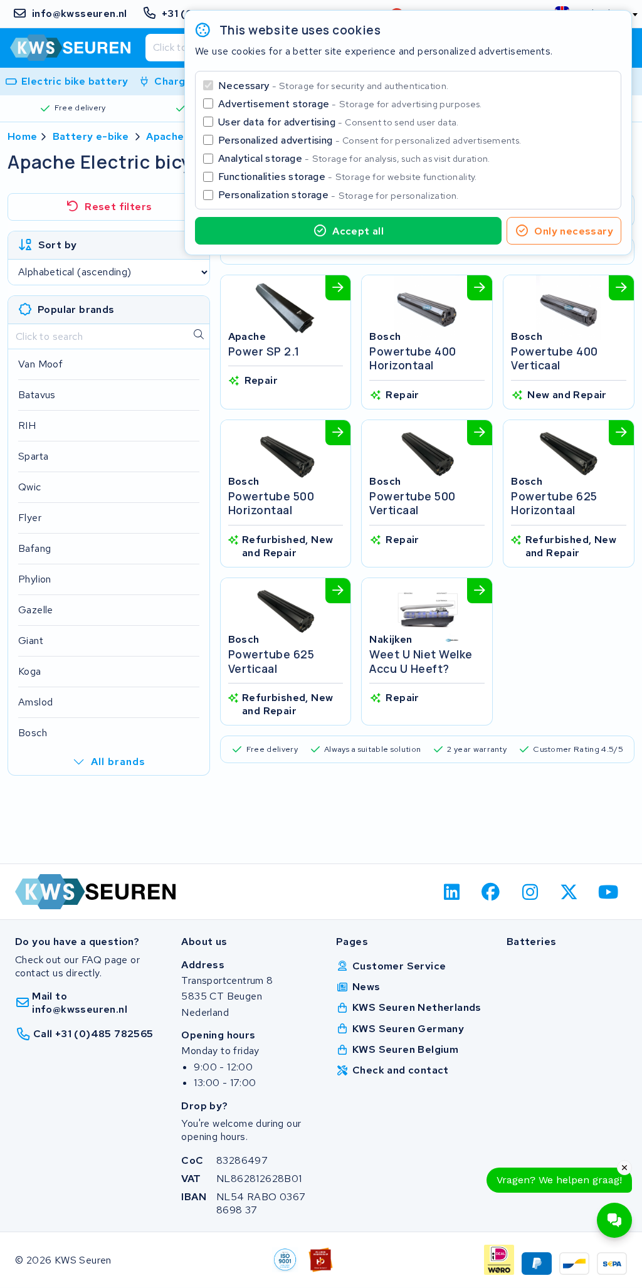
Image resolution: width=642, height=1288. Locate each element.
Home (23, 136)
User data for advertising (338, 122)
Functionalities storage (347, 176)
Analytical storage (354, 158)
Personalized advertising (369, 140)
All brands (118, 761)
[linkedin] (451, 891)
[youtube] (608, 891)
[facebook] (491, 891)
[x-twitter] (569, 891)
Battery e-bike (91, 136)
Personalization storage (338, 194)
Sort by (57, 244)
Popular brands (76, 309)
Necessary (333, 85)
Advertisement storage (350, 103)
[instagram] (530, 891)
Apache (165, 136)
